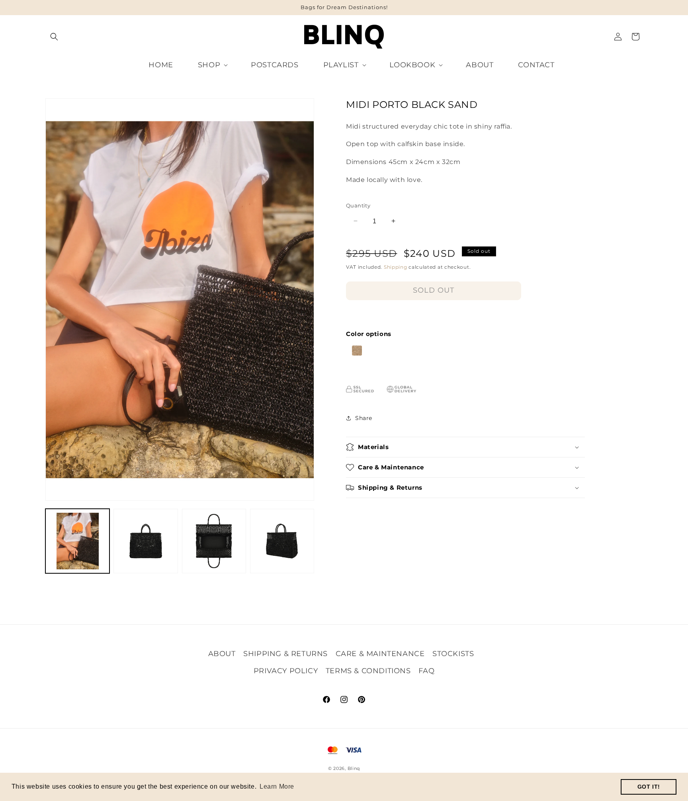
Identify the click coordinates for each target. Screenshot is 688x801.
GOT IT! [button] (648, 786)
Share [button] (363, 417)
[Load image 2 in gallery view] (145, 541)
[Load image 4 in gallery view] (282, 541)
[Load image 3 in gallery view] (214, 541)
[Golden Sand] (354, 353)
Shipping (395, 267)
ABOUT (222, 653)
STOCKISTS (453, 653)
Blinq (354, 768)
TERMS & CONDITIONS (368, 670)
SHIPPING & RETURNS (285, 653)
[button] (54, 36)
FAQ (426, 670)
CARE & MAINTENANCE (380, 653)
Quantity (358, 205)
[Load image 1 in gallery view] (77, 541)
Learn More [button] (277, 786)
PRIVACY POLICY (286, 670)
